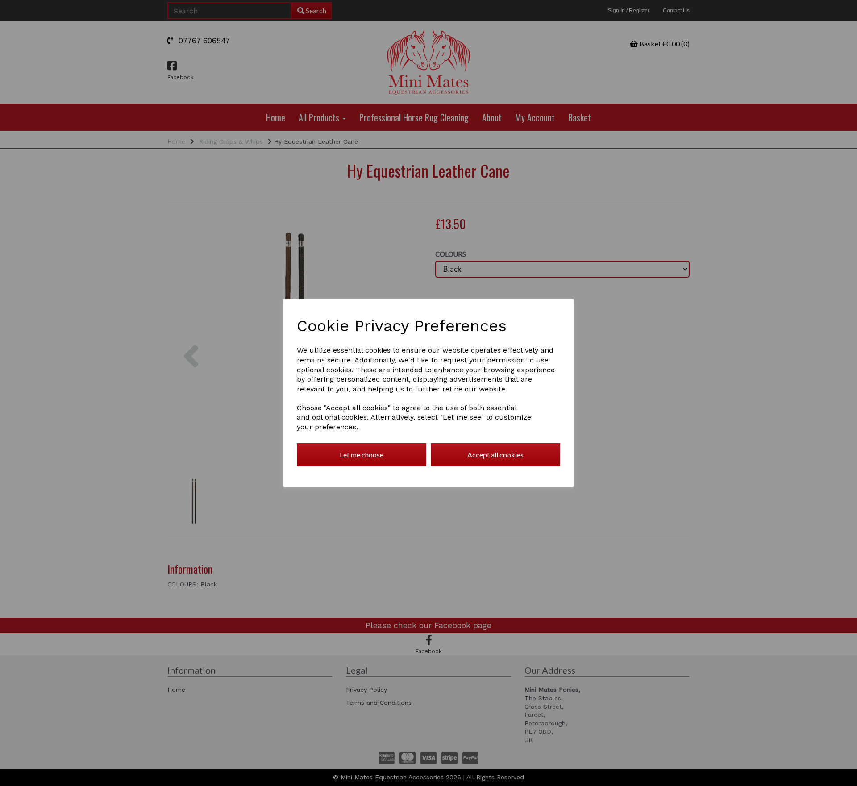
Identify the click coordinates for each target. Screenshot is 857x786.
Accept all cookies (495, 454)
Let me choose (361, 454)
